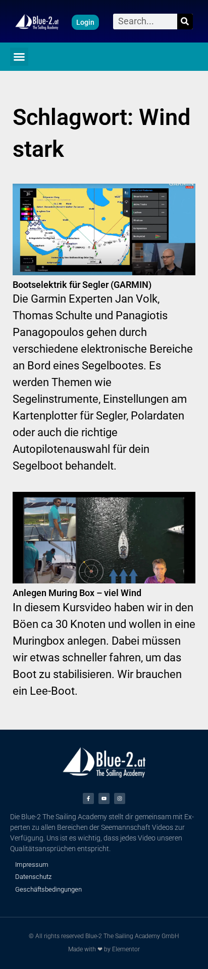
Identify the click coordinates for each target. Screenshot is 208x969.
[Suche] (185, 21)
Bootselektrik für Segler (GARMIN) (82, 284)
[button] (19, 57)
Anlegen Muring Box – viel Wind (77, 592)
